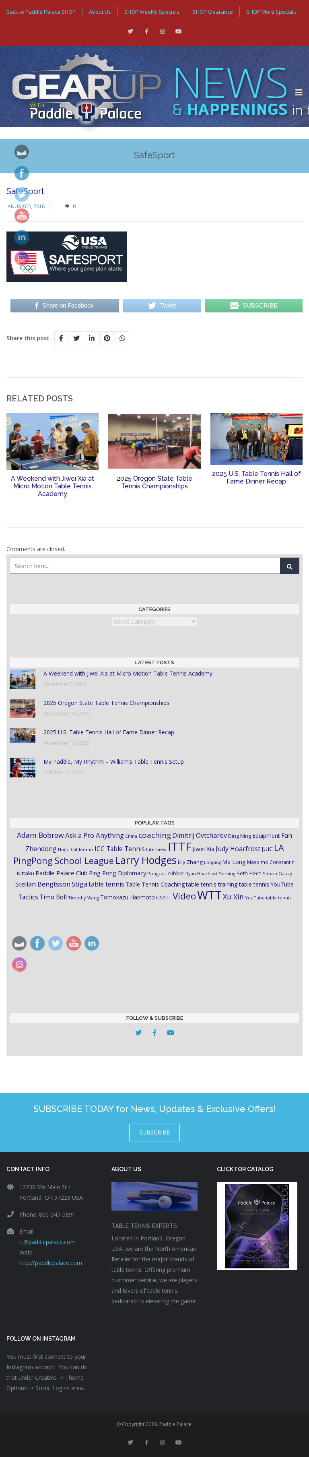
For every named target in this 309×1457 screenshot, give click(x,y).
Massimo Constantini (271, 862)
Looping (212, 862)
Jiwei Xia (203, 849)
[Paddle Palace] (147, 92)
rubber (176, 873)
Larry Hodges (146, 860)
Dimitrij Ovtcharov (199, 835)
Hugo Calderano (75, 849)
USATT (163, 897)
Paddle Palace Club (61, 873)
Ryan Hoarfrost (201, 873)
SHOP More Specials (271, 11)
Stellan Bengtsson (42, 884)
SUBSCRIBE (154, 1132)
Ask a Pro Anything (94, 835)
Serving (227, 873)
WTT (209, 895)
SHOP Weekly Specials (151, 11)
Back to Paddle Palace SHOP (41, 11)
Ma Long (234, 862)
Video (184, 896)
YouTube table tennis (268, 898)
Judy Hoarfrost (238, 848)
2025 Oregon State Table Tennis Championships (154, 482)
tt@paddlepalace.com (47, 1242)
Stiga (79, 884)
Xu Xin (233, 896)
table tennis (106, 884)
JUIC (267, 849)
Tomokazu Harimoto (127, 897)
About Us (100, 11)
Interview (156, 849)
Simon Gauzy (277, 873)
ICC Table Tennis (120, 848)
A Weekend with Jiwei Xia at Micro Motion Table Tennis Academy (52, 486)
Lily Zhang (190, 862)
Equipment (266, 835)
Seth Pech (249, 873)
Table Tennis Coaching (155, 884)
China (131, 836)
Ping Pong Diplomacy (117, 873)
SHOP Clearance (213, 11)
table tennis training (212, 884)
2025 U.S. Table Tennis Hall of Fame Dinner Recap (256, 477)
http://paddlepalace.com (50, 1263)
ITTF (180, 847)
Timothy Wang (83, 898)
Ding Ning (239, 836)
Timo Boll (53, 897)
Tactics (28, 897)
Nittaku (25, 873)
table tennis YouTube (266, 884)
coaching (154, 835)
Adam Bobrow (40, 835)
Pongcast (157, 873)
